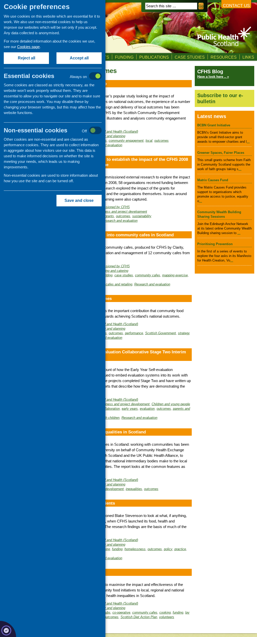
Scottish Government (160, 333)
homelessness (135, 549)
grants (109, 216)
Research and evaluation (120, 220)
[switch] (57, 76)
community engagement (126, 140)
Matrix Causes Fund (212, 180)
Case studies (190, 57)
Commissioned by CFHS (112, 207)
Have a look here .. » (213, 77)
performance (134, 333)
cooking (165, 612)
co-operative (121, 612)
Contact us (236, 5)
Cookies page (28, 47)
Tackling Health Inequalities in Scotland (106, 432)
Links (248, 57)
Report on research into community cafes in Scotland (120, 235)
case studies (123, 275)
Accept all (79, 58)
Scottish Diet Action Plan (138, 617)
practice (180, 549)
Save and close (79, 200)
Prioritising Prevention (215, 244)
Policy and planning (111, 136)
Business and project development (122, 211)
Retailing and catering (112, 271)
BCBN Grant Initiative (213, 125)
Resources (224, 57)
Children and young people (171, 404)
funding (117, 549)
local (149, 140)
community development (106, 489)
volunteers (166, 617)
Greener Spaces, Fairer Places (220, 153)
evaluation (147, 408)
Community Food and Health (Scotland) (109, 131)
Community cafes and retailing (110, 284)
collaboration (110, 408)
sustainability (141, 216)
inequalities (134, 489)
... (248, 141)
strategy (184, 333)
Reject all (26, 58)
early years (130, 408)
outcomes (161, 140)
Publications (154, 57)
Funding (124, 57)
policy (168, 549)
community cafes (147, 275)
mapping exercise (175, 275)
